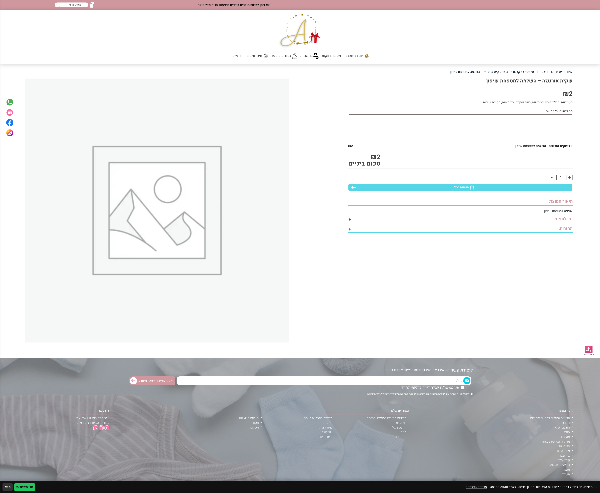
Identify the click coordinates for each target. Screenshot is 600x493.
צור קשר (564, 455)
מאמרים (565, 437)
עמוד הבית (566, 72)
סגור (8, 487)
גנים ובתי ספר (534, 72)
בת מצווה (508, 102)
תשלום (565, 474)
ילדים (550, 72)
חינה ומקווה (523, 102)
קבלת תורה (513, 72)
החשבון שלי (562, 427)
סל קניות (564, 446)
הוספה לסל (461, 187)
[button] (9, 112)
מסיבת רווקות (491, 102)
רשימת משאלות (560, 465)
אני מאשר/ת (24, 487)
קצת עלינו (564, 460)
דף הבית (565, 423)
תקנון (566, 469)
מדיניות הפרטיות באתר (556, 441)
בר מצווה (538, 102)
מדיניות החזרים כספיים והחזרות (550, 418)
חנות (567, 432)
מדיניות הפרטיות (437, 394)
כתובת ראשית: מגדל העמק (92, 423)
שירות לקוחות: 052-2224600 (91, 418)
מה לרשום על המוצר (559, 111)
